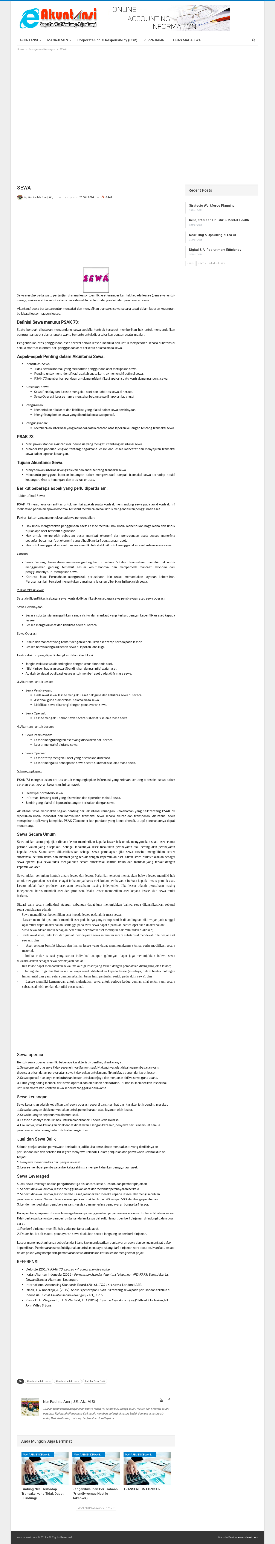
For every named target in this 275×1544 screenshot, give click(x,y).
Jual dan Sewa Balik (95, 1381)
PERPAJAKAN (154, 40)
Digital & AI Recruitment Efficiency (215, 250)
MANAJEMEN (57, 40)
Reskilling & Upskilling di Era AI (212, 235)
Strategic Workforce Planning (212, 205)
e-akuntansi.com (248, 1537)
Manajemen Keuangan (38, 1454)
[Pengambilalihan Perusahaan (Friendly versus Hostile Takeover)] (95, 1468)
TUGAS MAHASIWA (186, 40)
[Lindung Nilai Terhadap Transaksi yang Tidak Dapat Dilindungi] (45, 1468)
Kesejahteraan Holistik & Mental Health (219, 220)
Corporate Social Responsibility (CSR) (107, 40)
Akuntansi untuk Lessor (68, 1381)
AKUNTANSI (29, 40)
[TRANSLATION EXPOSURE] (147, 1468)
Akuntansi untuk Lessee (39, 1381)
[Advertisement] (137, 84)
